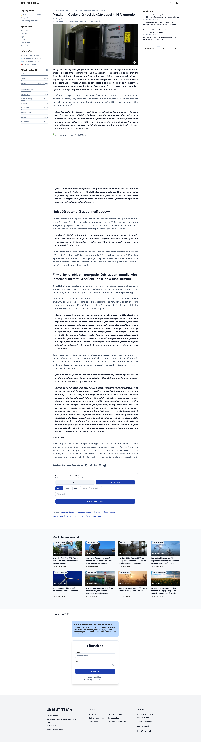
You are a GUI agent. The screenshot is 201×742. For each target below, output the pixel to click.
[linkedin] (95, 465)
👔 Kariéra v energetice (30, 61)
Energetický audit (67, 520)
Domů (55, 10)
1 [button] (158, 49)
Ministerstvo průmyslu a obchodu (65, 524)
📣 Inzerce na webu (28, 64)
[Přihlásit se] (177, 3)
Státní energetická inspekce (92, 524)
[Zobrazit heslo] (112, 672)
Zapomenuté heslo (95, 685)
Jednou (75, 482)
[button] (91, 158)
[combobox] (161, 11)
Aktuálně (24, 31)
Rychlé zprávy (64, 10)
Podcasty (24, 45)
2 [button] (163, 49)
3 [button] (167, 49)
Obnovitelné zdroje (28, 42)
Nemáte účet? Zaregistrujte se (95, 688)
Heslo (77, 669)
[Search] (170, 3)
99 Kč (68, 488)
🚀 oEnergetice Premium (30, 55)
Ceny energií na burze (29, 21)
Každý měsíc (115, 482)
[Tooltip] (47, 70)
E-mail (77, 660)
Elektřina (24, 34)
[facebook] (86, 465)
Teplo (23, 40)
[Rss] (151, 739)
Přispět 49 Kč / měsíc (95, 509)
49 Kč (59, 488)
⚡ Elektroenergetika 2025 (31, 15)
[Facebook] (139, 739)
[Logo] (30, 3)
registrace (84, 640)
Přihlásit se (95, 679)
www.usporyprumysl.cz (63, 457)
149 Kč (76, 488)
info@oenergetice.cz (55, 737)
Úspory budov (109, 520)
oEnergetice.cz (60, 19)
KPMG (98, 520)
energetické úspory (85, 520)
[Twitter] (143, 739)
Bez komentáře (96, 21)
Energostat (25, 18)
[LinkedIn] (147, 739)
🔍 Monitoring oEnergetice (31, 58)
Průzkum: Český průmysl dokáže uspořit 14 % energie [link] (89, 10)
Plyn (22, 37)
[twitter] (91, 465)
